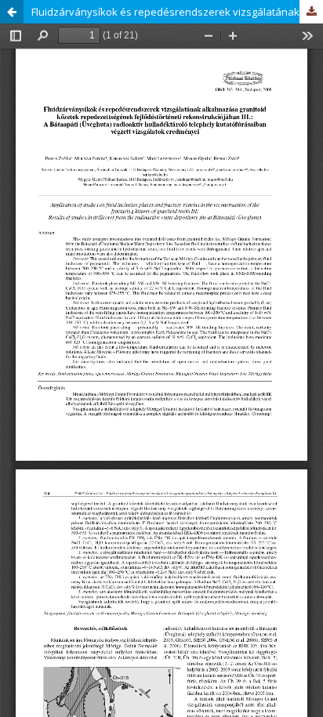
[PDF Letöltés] (311, 12)
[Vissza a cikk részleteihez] (12, 12)
